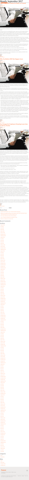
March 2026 (2, 231)
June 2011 (2, 437)
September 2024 (3, 249)
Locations (15, 472)
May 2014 (2, 416)
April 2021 (2, 310)
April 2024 (2, 257)
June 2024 (2, 254)
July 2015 (2, 396)
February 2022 (3, 295)
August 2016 (3, 382)
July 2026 (2, 226)
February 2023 (3, 278)
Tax (0, 121)
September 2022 (3, 284)
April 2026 (2, 229)
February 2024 (3, 260)
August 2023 (3, 269)
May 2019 (2, 336)
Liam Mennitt (1, 6)
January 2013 (3, 431)
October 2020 (3, 318)
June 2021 (2, 307)
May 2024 (2, 255)
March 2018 (2, 353)
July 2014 (2, 413)
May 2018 (2, 350)
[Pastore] (3, 470)
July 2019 (2, 333)
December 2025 (3, 234)
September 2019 (3, 330)
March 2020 (2, 327)
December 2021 (3, 298)
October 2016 (3, 379)
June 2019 (2, 335)
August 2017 (3, 364)
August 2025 (3, 237)
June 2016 (2, 385)
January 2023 (3, 280)
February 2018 (3, 355)
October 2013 (3, 422)
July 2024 (2, 252)
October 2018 (3, 344)
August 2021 (3, 304)
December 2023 (3, 263)
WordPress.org (3, 465)
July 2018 (2, 347)
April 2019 (2, 338)
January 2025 (3, 246)
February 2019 (3, 341)
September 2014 (3, 410)
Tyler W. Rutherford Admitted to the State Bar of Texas (9, 217)
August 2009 (3, 448)
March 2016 (2, 390)
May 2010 (2, 445)
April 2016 (2, 388)
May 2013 (2, 428)
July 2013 (2, 425)
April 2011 (2, 439)
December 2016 (3, 376)
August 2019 (3, 332)
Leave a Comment (3, 122)
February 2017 (3, 373)
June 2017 (2, 367)
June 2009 (2, 451)
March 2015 (2, 402)
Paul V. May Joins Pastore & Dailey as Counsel (13, 3)
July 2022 (2, 287)
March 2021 (2, 312)
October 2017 (3, 361)
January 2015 (3, 405)
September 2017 (3, 362)
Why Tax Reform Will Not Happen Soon (11, 59)
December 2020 (3, 315)
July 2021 (2, 306)
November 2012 (3, 433)
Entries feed (2, 462)
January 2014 (3, 419)
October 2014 (3, 408)
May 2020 (2, 324)
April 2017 (2, 370)
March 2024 (2, 258)
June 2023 (2, 272)
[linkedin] (27, 470)
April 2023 (2, 275)
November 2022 (3, 283)
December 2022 (3, 281)
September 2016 (3, 381)
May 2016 (2, 387)
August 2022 (3, 286)
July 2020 (2, 321)
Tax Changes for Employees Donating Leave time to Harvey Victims (14, 124)
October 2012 (3, 434)
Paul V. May (1, 56)
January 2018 (3, 356)
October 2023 (3, 266)
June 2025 (2, 240)
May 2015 (2, 399)
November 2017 (3, 359)
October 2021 (3, 301)
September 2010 (3, 442)
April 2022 (2, 292)
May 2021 (2, 309)
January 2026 (3, 232)
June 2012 (2, 436)
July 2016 (2, 384)
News (1, 455)
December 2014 (3, 407)
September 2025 (3, 235)
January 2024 (3, 261)
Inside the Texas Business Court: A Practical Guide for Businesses (10, 211)
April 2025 (2, 243)
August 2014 (3, 411)
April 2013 (2, 430)
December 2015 (3, 393)
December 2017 (3, 358)
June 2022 (2, 289)
